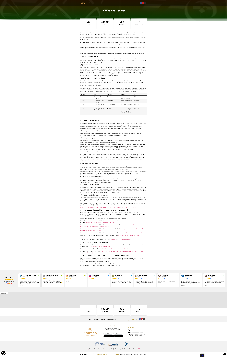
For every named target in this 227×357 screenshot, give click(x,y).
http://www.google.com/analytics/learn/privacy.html (116, 248)
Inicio (89, 3)
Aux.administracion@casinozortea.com (100, 349)
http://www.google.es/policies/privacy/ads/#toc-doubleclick (96, 207)
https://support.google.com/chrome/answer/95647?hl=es (100, 222)
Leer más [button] (21, 285)
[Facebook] (141, 3)
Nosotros (95, 3)
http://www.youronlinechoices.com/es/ (100, 246)
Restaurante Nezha (110, 3)
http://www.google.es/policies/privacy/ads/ (125, 207)
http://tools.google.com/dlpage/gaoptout (121, 239)
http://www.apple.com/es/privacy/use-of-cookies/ (131, 233)
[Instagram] (145, 3)
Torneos (101, 3)
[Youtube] (143, 3)
